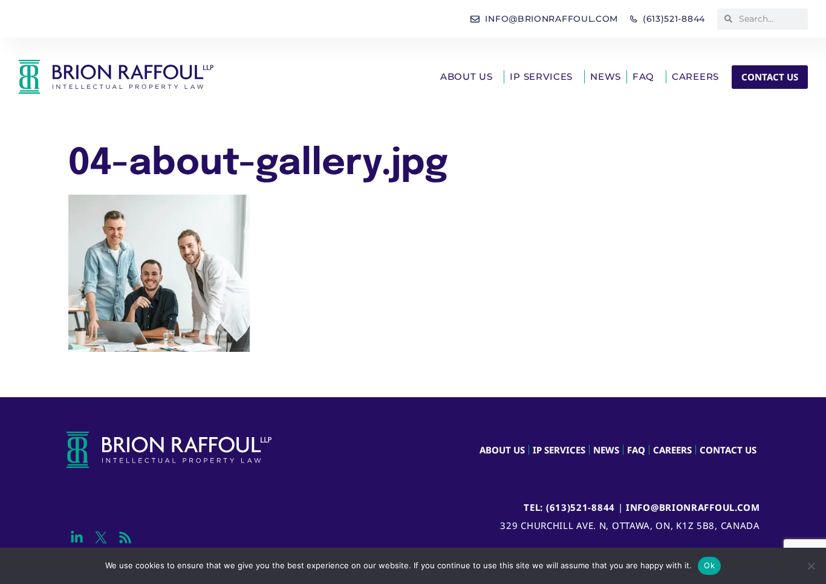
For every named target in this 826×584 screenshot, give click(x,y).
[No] (811, 566)
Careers (695, 76)
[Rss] (124, 537)
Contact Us (728, 450)
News (605, 76)
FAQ (643, 76)
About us (466, 76)
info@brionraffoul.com (693, 507)
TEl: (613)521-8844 (569, 507)
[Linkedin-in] (76, 537)
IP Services (541, 76)
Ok (709, 565)
